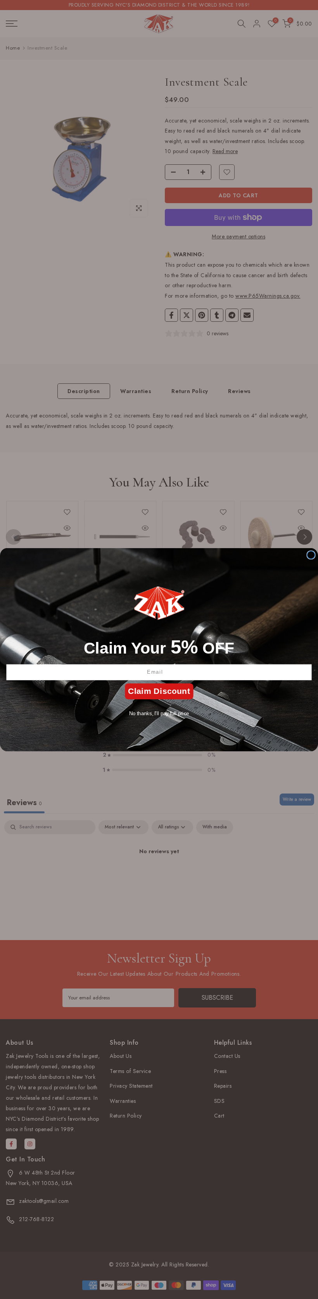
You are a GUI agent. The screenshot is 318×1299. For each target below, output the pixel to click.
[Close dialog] (311, 555)
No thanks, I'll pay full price (159, 713)
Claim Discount (159, 691)
